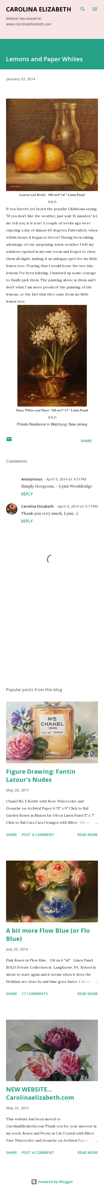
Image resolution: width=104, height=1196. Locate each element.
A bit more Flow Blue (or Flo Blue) (48, 934)
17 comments (35, 993)
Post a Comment (38, 834)
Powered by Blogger (55, 1181)
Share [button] (86, 440)
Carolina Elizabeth (38, 9)
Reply (27, 494)
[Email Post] (9, 440)
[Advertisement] (52, 635)
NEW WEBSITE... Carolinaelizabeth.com (40, 1093)
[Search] (83, 9)
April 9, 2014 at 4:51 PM (66, 479)
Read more (87, 834)
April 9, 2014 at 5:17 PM (78, 506)
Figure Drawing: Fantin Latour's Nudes (40, 775)
